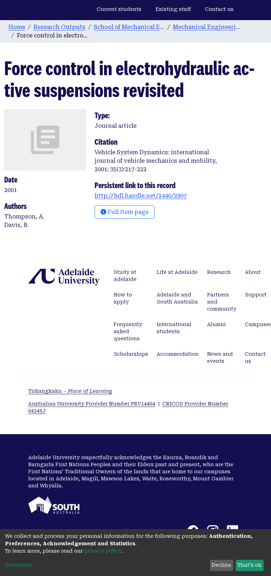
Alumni (216, 324)
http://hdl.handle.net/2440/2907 (141, 195)
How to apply (123, 298)
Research (219, 272)
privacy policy (102, 551)
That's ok (249, 565)
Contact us (219, 9)
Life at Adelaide (177, 272)
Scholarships (131, 354)
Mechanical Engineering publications (208, 27)
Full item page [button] (127, 212)
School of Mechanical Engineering (129, 27)
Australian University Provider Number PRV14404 (91, 404)
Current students (119, 9)
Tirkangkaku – (70, 391)
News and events (220, 357)
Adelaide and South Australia (177, 298)
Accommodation (178, 354)
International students (174, 328)
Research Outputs (59, 27)
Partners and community (221, 302)
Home (16, 27)
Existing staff (173, 9)
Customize (18, 565)
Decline (221, 565)
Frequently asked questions (128, 331)
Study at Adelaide (125, 275)
